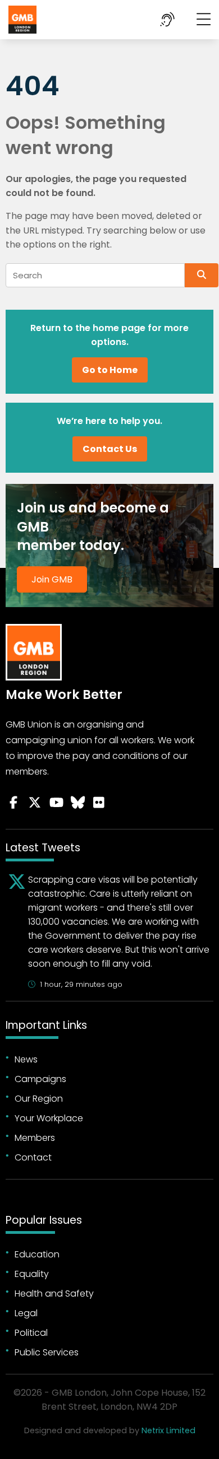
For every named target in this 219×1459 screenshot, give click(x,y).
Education (37, 1254)
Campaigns (40, 1079)
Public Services (47, 1352)
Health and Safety (54, 1293)
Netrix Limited (168, 1430)
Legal (26, 1313)
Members (35, 1137)
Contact (33, 1157)
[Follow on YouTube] (56, 802)
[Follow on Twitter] (35, 802)
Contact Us (110, 448)
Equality (32, 1273)
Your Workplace (49, 1118)
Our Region (39, 1098)
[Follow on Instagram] (99, 802)
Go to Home (110, 369)
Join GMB (51, 579)
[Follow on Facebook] (13, 802)
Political (31, 1332)
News (26, 1059)
